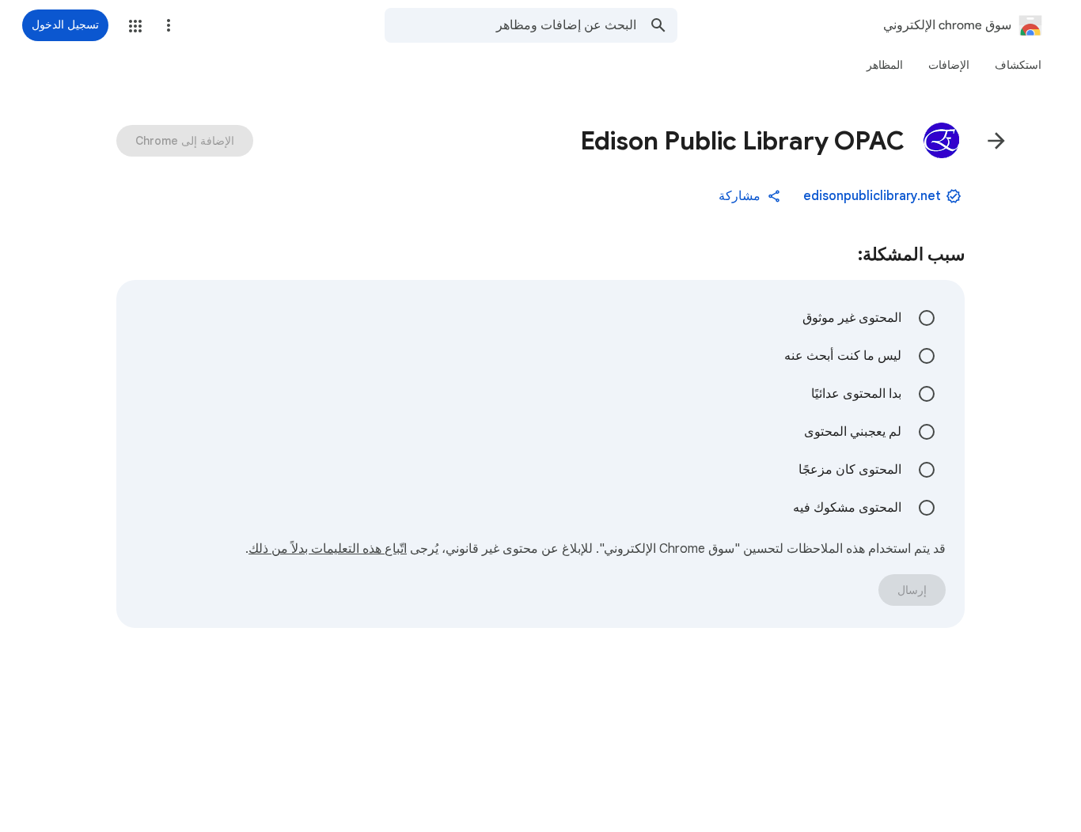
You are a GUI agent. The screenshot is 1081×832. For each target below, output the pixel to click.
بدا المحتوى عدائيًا (856, 394)
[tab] (1018, 65)
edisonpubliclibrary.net (872, 196)
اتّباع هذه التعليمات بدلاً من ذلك (327, 549)
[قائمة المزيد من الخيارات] (168, 25)
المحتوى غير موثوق (851, 318)
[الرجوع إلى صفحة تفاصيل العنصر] (996, 141)
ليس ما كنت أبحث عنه (842, 356)
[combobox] (510, 25)
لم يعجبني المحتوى (852, 432)
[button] (135, 26)
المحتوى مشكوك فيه (847, 508)
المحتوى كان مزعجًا (849, 470)
